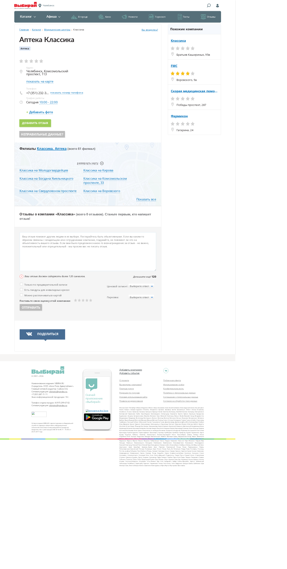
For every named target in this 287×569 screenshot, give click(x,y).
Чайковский (200, 461)
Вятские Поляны (157, 420)
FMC (174, 66)
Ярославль (181, 465)
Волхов (166, 418)
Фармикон (179, 116)
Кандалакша (195, 426)
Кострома (191, 430)
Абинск (150, 407)
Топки (139, 459)
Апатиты (146, 410)
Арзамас (161, 410)
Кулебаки (175, 432)
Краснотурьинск (132, 432)
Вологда (160, 418)
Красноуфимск (144, 432)
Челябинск (130, 463)
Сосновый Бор (144, 455)
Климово (185, 428)
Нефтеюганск (167, 443)
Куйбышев (168, 432)
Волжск (154, 418)
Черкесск (146, 463)
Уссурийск (142, 461)
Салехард (161, 451)
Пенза (184, 447)
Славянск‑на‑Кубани (176, 453)
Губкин (136, 422)
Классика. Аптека (51, 148)
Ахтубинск (122, 412)
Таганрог (164, 457)
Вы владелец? (150, 30)
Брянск (186, 414)
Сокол (202, 453)
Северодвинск (124, 453)
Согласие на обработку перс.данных (180, 401)
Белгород (172, 412)
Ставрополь (170, 455)
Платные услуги (126, 388)
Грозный (130, 422)
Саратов (184, 451)
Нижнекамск (189, 443)
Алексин (192, 407)
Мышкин (147, 441)
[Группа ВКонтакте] (166, 370)
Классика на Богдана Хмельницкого (46, 178)
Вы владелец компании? (130, 384)
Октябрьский (195, 445)
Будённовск (123, 416)
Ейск (187, 422)
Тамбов (169, 457)
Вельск (176, 416)
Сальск (167, 451)
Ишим (132, 426)
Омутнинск (123, 447)
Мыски (140, 441)
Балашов (149, 412)
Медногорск (129, 439)
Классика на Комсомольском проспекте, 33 (105, 180)
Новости (132, 16)
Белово (184, 412)
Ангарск (127, 410)
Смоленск (187, 453)
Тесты (186, 16)
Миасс (136, 439)
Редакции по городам (129, 392)
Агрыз (156, 407)
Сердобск (160, 453)
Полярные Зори (150, 449)
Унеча (191, 459)
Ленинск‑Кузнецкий (163, 434)
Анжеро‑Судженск (136, 410)
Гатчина (170, 420)
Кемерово (142, 428)
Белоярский (123, 414)
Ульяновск (184, 459)
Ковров (201, 428)
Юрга (163, 465)
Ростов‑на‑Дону (124, 451)
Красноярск (154, 432)
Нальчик (181, 441)
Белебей (179, 412)
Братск (180, 414)
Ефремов (126, 424)
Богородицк (165, 414)
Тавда (159, 457)
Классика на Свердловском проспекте (48, 191)
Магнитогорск (155, 436)
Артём (174, 410)
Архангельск (181, 410)
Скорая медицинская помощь (195, 91)
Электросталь (124, 465)
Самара (172, 451)
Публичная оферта (172, 380)
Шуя (202, 463)
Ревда (183, 449)
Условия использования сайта (133, 397)
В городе (83, 16)
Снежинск (195, 453)
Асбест (188, 410)
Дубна (184, 422)
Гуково (149, 422)
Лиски (202, 434)
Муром (129, 441)
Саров (189, 451)
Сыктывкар (153, 457)
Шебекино (197, 463)
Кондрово (177, 430)
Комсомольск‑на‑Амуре (151, 430)
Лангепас (143, 434)
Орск (155, 447)
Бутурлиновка (138, 416)
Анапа (121, 410)
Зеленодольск (155, 424)
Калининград (153, 426)
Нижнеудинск (199, 443)
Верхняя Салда (189, 416)
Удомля (171, 459)
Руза (138, 451)
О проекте (124, 380)
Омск (202, 445)
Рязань (149, 451)
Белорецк (191, 412)
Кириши (167, 428)
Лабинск (135, 434)
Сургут (140, 457)
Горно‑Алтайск (191, 420)
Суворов (129, 457)
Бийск (138, 414)
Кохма (202, 430)
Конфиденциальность (173, 388)
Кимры (154, 428)
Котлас (197, 430)
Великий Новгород (167, 416)
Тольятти (129, 459)
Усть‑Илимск (151, 461)
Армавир (168, 410)
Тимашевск (195, 457)
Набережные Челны (157, 441)
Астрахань (200, 410)
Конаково (162, 430)
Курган (188, 432)
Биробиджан (145, 414)
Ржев (188, 449)
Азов (167, 407)
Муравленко (200, 439)
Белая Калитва (163, 412)
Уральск (196, 459)
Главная (24, 29)
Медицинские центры (57, 29)
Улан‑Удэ (177, 459)
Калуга (160, 426)
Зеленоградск (145, 424)
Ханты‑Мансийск (183, 461)
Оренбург (137, 447)
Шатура (185, 463)
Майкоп (163, 436)
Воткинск (201, 418)
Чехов (160, 463)
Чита (173, 463)
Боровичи (173, 414)
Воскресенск (193, 418)
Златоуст (172, 424)
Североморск (134, 453)
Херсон (192, 461)
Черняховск (154, 463)
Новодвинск (155, 445)
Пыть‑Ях (170, 449)
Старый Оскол (189, 455)
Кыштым (128, 434)
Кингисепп (160, 428)
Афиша (51, 16)
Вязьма (149, 420)
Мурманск (122, 441)
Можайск (177, 439)
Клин (190, 428)
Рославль (193, 449)
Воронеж (185, 418)
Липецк (195, 434)
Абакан (138, 407)
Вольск (178, 418)
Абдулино (144, 407)
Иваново (178, 424)
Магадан (147, 436)
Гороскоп (160, 16)
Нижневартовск (178, 443)
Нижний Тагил (137, 445)
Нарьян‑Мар (200, 441)
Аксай (170, 407)
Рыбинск (144, 451)
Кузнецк (161, 432)
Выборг (121, 420)
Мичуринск (169, 439)
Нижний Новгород (125, 445)
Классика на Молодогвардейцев (44, 170)
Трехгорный (146, 459)
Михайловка (160, 439)
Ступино (122, 457)
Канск (202, 426)
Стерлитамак (199, 455)
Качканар (136, 428)
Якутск (167, 465)
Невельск (129, 443)
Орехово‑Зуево (147, 447)
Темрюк (188, 457)
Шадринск (178, 463)
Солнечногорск (133, 455)
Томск (135, 459)
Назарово (174, 441)
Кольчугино (138, 430)
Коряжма (184, 430)
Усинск (201, 459)
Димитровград (170, 422)
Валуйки (147, 416)
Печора (141, 449)
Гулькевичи (156, 422)
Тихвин (201, 457)
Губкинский (143, 422)
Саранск (177, 451)
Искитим (122, 426)
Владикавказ (123, 418)
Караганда (122, 428)
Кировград (178, 428)
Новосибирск (174, 445)
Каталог (26, 16)
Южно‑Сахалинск (145, 465)
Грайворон (123, 422)
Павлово (162, 447)
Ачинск (129, 412)
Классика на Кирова (98, 170)
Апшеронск (154, 410)
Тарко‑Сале (176, 457)
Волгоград (139, 418)
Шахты (190, 463)
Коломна (122, 430)
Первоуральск (193, 447)
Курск (202, 432)
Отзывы (211, 16)
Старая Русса (179, 455)
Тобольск (122, 459)
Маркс (194, 436)
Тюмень (161, 459)
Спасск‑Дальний (159, 455)
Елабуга (201, 422)
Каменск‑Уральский (169, 426)
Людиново (140, 436)
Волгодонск (147, 418)
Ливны (189, 434)
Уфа (158, 461)
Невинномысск (139, 443)
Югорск (136, 465)
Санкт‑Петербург (130, 407)
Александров (184, 407)
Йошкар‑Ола (139, 426)
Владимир (132, 418)
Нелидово (148, 443)
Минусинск (151, 439)
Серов (167, 453)
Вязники (144, 420)
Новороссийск (165, 445)
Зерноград (164, 424)
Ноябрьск (182, 445)
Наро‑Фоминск (190, 441)
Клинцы (195, 428)
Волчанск (173, 418)
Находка (122, 443)
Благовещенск (155, 414)
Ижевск (184, 424)
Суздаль (134, 457)
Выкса (127, 420)
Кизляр (148, 428)
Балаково (136, 412)
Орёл (130, 447)
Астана (194, 410)
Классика (178, 41)
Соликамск (122, 455)
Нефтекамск (158, 443)
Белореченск (199, 412)
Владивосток (199, 416)
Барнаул (155, 412)
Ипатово (190, 424)
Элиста (131, 465)
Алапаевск (176, 407)
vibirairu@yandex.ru (58, 391)
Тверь (183, 457)
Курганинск (195, 432)
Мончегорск (191, 439)
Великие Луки (155, 416)
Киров (172, 428)
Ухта (161, 461)
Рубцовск (133, 451)
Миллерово (143, 439)
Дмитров (178, 422)
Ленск (174, 434)
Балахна (142, 412)
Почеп (159, 449)
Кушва (121, 434)
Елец (120, 424)
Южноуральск (156, 465)
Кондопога (169, 430)
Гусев (162, 422)
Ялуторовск (174, 465)
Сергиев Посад (151, 453)
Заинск (132, 424)
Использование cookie (173, 384)
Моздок (183, 439)
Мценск (135, 441)
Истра (128, 426)
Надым (167, 441)
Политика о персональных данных (179, 392)
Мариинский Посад (184, 436)
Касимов (129, 428)
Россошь (201, 449)
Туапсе (152, 459)
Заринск (137, 424)
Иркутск (201, 424)
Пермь (201, 447)
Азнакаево (161, 407)
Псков (164, 449)
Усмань (121, 461)
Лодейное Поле (124, 436)
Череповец (139, 463)
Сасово (194, 451)
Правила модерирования (131, 401)
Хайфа (174, 461)
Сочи (151, 455)
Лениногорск (151, 434)
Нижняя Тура (146, 445)
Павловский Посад (173, 447)
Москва (121, 407)
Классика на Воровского (101, 191)
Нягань (188, 445)
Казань (146, 426)
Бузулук (130, 416)
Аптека (25, 48)
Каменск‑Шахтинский (184, 426)
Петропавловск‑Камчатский (128, 449)
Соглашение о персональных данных (180, 397)
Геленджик (177, 420)
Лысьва (133, 436)
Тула (156, 459)
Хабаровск (167, 461)
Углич (166, 459)
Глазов (183, 420)
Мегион (121, 439)
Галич (165, 420)
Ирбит (196, 424)
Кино (108, 16)
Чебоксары (123, 463)
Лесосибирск (181, 434)
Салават (155, 451)
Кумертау (182, 432)
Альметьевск (199, 407)
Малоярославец (172, 436)
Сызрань (146, 457)
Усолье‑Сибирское (131, 461)
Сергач (142, 453)
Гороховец (200, 420)
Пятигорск (177, 449)
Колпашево (130, 430)
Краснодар (122, 432)
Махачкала (200, 436)
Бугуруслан (200, 414)
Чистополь (167, 463)
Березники (132, 414)
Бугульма (192, 414)
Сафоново (200, 451)
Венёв (182, 416)
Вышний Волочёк (135, 420)
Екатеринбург (193, 422)
